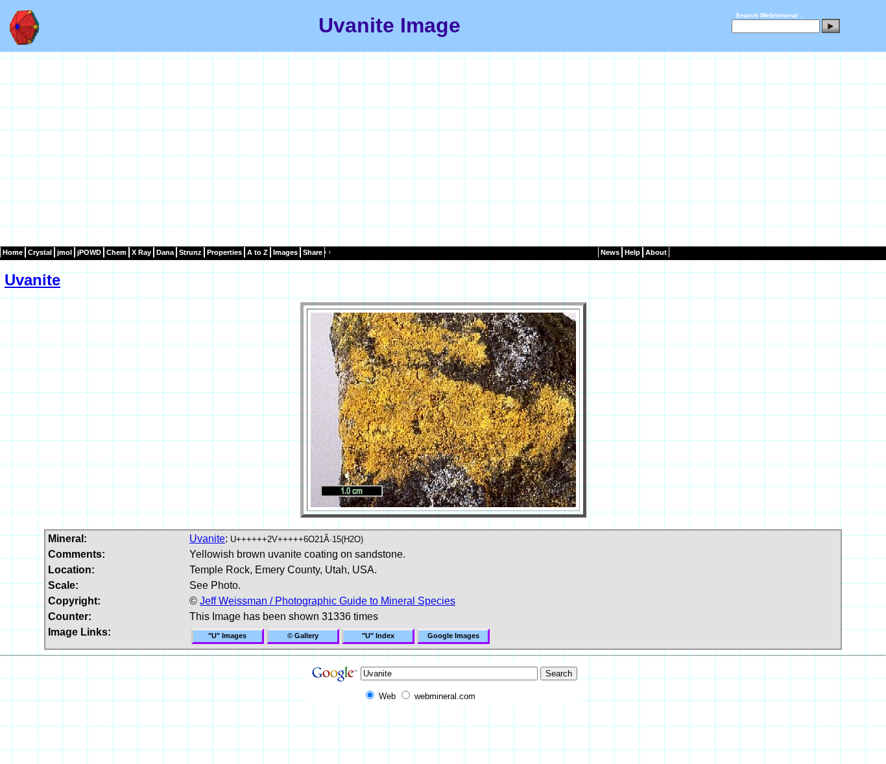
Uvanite (32, 280)
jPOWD (89, 252)
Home (13, 252)
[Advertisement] (443, 149)
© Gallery (302, 635)
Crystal (40, 252)
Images (285, 252)
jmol (64, 252)
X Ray (141, 252)
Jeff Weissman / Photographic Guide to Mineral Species (327, 600)
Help (632, 252)
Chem (116, 252)
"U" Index (378, 635)
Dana (165, 252)
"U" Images (227, 635)
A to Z (257, 252)
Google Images (453, 635)
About (656, 252)
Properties (224, 252)
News (610, 252)
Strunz (190, 252)
